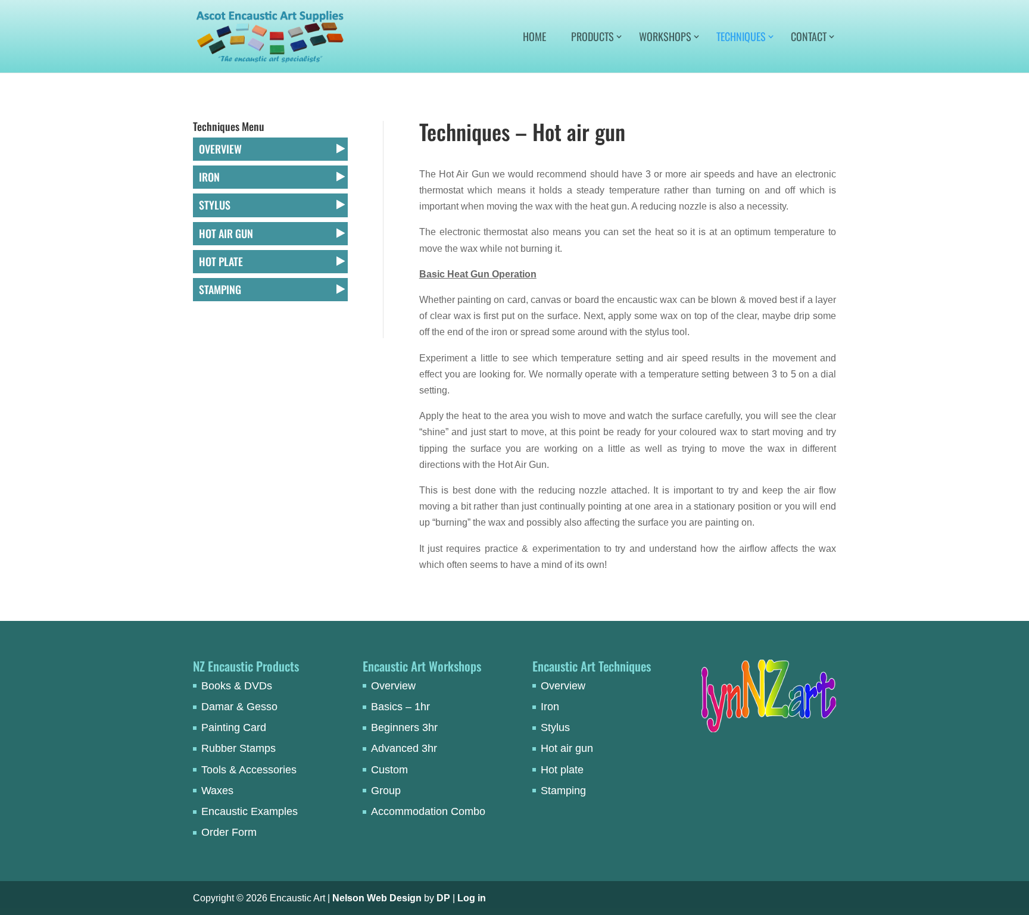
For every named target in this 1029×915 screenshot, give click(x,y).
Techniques (741, 38)
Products (592, 38)
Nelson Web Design (377, 898)
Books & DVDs (236, 686)
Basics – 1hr (400, 707)
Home (534, 38)
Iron (209, 177)
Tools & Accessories (249, 770)
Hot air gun (226, 233)
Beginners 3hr (404, 727)
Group (386, 791)
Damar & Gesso (239, 707)
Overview (220, 149)
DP (443, 898)
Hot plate (221, 261)
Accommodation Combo (428, 811)
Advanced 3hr (404, 748)
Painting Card (233, 727)
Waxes (217, 791)
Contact (809, 38)
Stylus (214, 205)
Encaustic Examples (249, 811)
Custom (389, 770)
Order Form (229, 832)
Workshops (665, 38)
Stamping (220, 289)
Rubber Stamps (238, 748)
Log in (471, 898)
